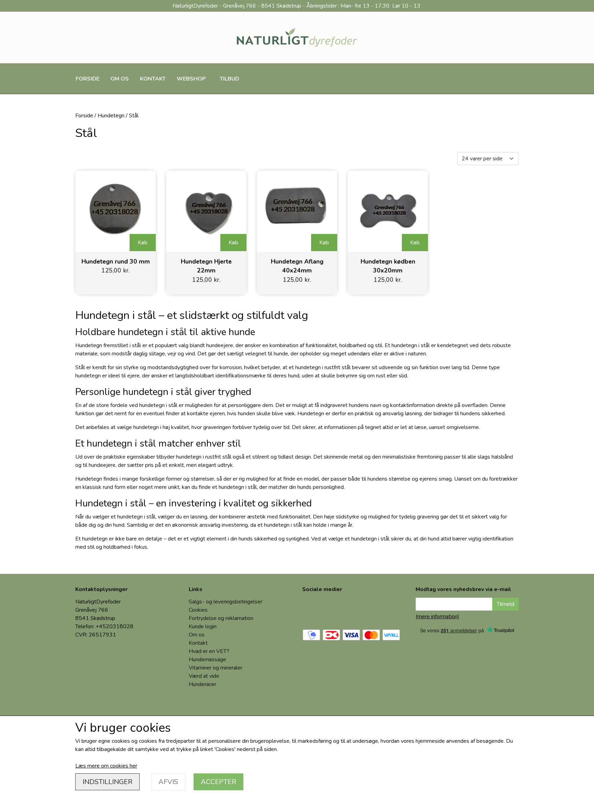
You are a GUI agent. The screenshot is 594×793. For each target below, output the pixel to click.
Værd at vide (204, 676)
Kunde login (203, 626)
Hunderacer (202, 684)
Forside (87, 79)
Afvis (168, 781)
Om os (119, 79)
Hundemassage (207, 659)
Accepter (218, 781)
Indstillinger (107, 781)
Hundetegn (111, 115)
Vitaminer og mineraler (215, 668)
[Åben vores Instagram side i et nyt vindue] (336, 609)
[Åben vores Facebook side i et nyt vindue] (312, 609)
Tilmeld (505, 604)
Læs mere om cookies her (106, 766)
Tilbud (229, 79)
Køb (142, 242)
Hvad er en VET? (209, 651)
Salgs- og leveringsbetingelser (225, 602)
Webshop (191, 79)
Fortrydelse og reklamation (221, 618)
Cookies (198, 610)
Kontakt (153, 79)
